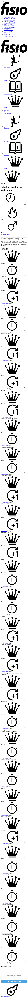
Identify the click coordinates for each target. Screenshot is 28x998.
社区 (9, 33)
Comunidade (12, 23)
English (5, 17)
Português (6, 23)
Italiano (5, 24)
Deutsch (6, 18)
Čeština (5, 25)
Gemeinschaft (11, 18)
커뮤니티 (10, 36)
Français (6, 20)
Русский (6, 27)
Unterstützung (7, 113)
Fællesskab (10, 30)
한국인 (5, 36)
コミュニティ (11, 34)
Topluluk (10, 31)
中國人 (5, 33)
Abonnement (4, 303)
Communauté (11, 20)
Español (6, 21)
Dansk (5, 30)
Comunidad (11, 21)
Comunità (10, 24)
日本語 (5, 34)
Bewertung (6, 110)
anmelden (3, 1)
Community (11, 17)
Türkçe (5, 31)
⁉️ (5, 234)
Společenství (11, 25)
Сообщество (11, 27)
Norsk (5, 28)
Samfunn (9, 28)
